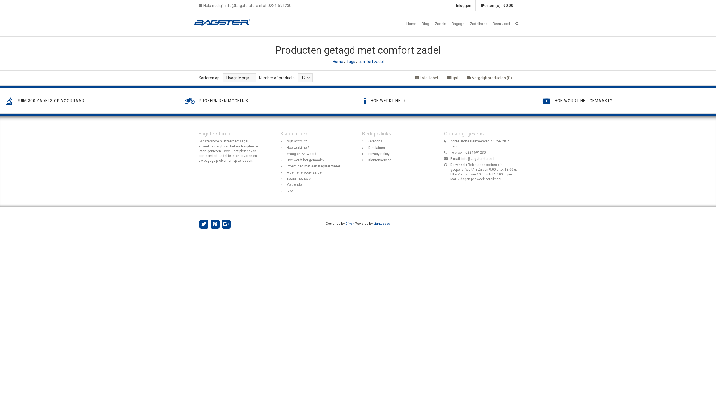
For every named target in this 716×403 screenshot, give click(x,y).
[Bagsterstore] (224, 18)
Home (411, 24)
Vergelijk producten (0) (491, 78)
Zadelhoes (478, 24)
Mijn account (297, 141)
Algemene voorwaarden (305, 172)
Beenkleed (501, 24)
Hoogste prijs (237, 78)
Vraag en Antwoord (301, 154)
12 (303, 78)
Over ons (375, 141)
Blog (425, 24)
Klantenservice (380, 160)
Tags (351, 61)
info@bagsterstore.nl (477, 159)
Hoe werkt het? (298, 148)
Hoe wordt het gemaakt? (305, 160)
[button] (517, 23)
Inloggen (463, 5)
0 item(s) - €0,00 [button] (498, 5)
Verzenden (295, 185)
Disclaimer (376, 148)
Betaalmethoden (300, 179)
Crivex (349, 224)
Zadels (440, 24)
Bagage (458, 24)
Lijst (454, 78)
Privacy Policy (379, 154)
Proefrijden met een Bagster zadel (313, 166)
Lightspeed (381, 224)
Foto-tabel (428, 78)
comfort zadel (371, 61)
